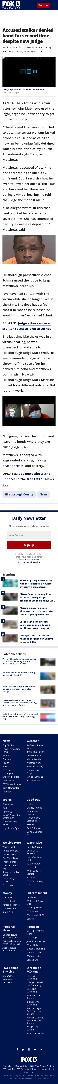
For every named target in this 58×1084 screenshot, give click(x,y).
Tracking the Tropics (33, 772)
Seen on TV (8, 780)
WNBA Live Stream (32, 1028)
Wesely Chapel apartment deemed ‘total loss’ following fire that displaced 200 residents (19, 661)
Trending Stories (35, 907)
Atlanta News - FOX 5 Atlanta (9, 949)
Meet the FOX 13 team (35, 932)
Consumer (7, 759)
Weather (33, 741)
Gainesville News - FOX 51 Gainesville (11, 942)
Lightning (7, 811)
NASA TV (31, 877)
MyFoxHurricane (35, 776)
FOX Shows (32, 911)
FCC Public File (34, 952)
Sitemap (6, 791)
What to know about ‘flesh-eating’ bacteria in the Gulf (18, 673)
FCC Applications (35, 956)
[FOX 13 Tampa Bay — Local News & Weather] (11, 5)
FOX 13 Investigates (8, 772)
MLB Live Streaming (32, 990)
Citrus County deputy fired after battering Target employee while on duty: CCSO (37, 597)
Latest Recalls (9, 901)
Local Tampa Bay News (11, 750)
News (43, 494)
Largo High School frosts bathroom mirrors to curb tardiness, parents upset (35, 625)
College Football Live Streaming (35, 984)
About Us (33, 926)
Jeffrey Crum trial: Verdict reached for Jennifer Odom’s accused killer (36, 638)
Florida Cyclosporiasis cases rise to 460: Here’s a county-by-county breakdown (36, 583)
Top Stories (8, 745)
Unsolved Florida (10, 776)
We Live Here (11, 842)
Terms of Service (31, 562)
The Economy (9, 908)
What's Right (8, 846)
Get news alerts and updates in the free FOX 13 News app (28, 479)
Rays (4, 807)
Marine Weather (35, 759)
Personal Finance (11, 904)
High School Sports (11, 828)
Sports (7, 799)
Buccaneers (8, 803)
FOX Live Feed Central (34, 872)
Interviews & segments (8, 981)
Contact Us (32, 959)
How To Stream (35, 846)
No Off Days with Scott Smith (11, 816)
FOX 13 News (26, 47)
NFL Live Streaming (32, 977)
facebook (17, 1049)
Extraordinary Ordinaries (33, 819)
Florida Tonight (10, 850)
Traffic (30, 803)
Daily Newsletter (10, 787)
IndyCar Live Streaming (33, 1003)
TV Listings (32, 937)
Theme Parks (9, 861)
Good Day (33, 799)
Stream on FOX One (34, 969)
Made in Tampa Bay (10, 867)
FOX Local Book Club (35, 902)
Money (7, 893)
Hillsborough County (42, 47)
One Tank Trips (10, 858)
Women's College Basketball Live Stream (35, 1020)
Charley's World (34, 807)
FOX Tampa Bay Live (35, 883)
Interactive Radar (35, 751)
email (40, 1049)
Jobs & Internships (36, 941)
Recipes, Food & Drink (10, 873)
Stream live (8, 975)
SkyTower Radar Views (35, 746)
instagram (29, 1049)
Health (5, 762)
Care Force (7, 884)
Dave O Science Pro (34, 833)
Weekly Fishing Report (9, 823)
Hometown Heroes (32, 813)
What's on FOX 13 (36, 914)
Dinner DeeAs (9, 854)
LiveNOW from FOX (34, 858)
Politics (6, 766)
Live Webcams (34, 755)
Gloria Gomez (12, 47)
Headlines (31, 897)
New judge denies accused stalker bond (23, 89)
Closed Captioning (36, 948)
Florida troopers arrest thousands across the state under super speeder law (36, 611)
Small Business (9, 912)
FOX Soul (31, 867)
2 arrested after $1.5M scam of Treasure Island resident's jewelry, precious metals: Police (19, 702)
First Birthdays (34, 828)
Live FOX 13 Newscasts (33, 852)
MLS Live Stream (35, 1033)
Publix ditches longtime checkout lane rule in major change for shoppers (18, 689)
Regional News (8, 928)
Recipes (30, 824)
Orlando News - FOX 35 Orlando (10, 936)
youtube (34, 1049)
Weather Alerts (34, 762)
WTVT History (33, 944)
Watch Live (43, 5)
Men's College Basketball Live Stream (34, 1011)
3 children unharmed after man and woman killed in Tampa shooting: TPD (20, 716)
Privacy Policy (32, 559)
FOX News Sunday (11, 784)
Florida (5, 755)
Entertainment (37, 893)
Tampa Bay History (8, 880)
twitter (23, 1049)
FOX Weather (33, 780)
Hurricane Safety (35, 766)
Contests (31, 918)
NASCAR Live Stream (33, 997)
